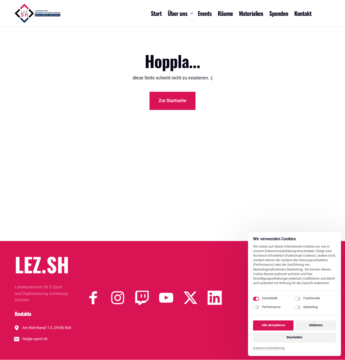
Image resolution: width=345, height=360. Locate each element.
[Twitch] (147, 298)
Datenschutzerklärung (269, 348)
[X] (195, 298)
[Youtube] (171, 298)
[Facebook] (98, 298)
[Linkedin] (220, 298)
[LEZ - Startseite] (37, 13)
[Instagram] (123, 298)
